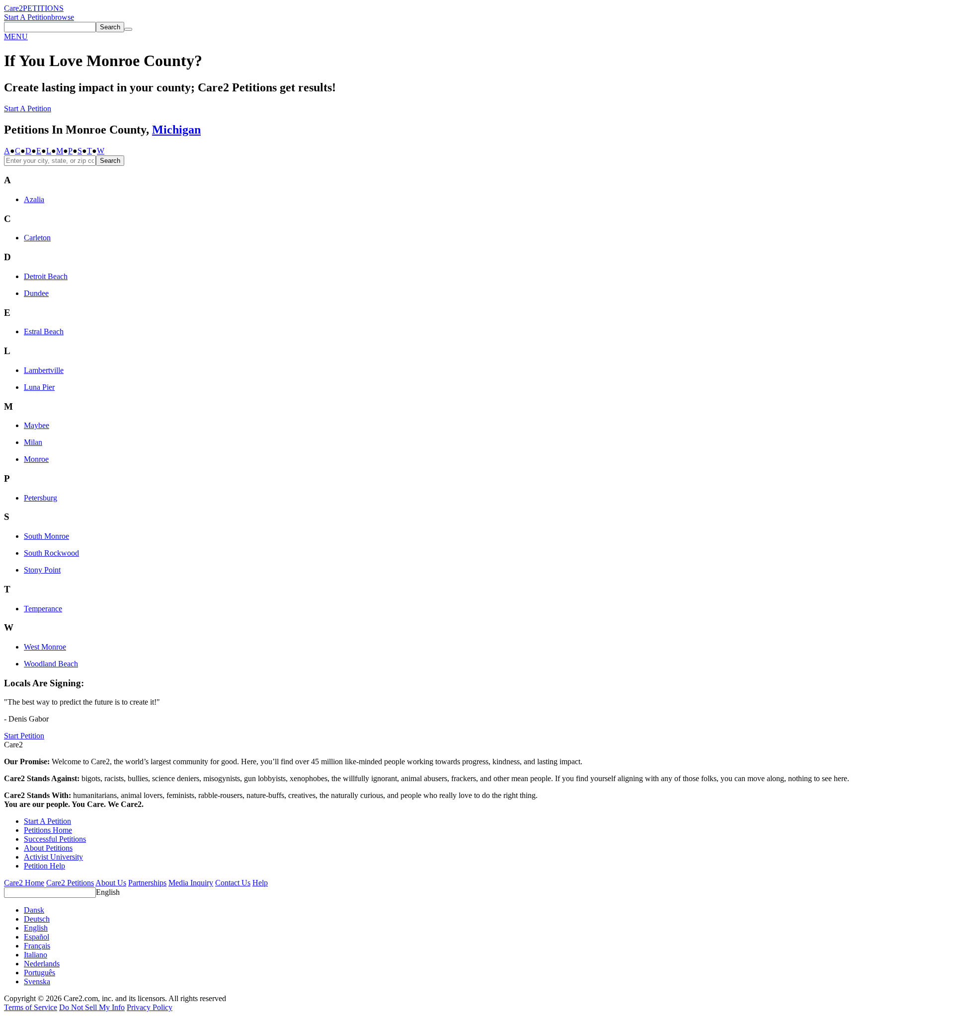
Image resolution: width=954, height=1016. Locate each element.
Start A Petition (27, 17)
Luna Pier (39, 387)
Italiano (35, 954)
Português (39, 972)
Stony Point (42, 570)
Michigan (176, 129)
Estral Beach (44, 331)
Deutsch (37, 919)
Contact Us (232, 882)
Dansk (34, 910)
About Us (110, 882)
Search (110, 160)
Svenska (37, 981)
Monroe (36, 459)
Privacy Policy (149, 1007)
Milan (33, 442)
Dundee (36, 293)
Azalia (34, 199)
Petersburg (40, 498)
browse (62, 17)
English (108, 892)
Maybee (36, 425)
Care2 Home (24, 882)
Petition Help (44, 866)
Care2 (13, 8)
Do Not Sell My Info (92, 1007)
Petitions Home (48, 830)
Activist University (53, 857)
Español (36, 937)
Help (260, 882)
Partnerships (147, 882)
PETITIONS (43, 8)
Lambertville (44, 370)
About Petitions (48, 848)
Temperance (43, 608)
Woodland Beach (51, 663)
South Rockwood (51, 553)
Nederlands (42, 963)
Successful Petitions (55, 839)
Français (37, 946)
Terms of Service (30, 1007)
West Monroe (45, 647)
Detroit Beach (46, 276)
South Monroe (46, 536)
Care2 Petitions (70, 882)
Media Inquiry (190, 882)
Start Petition (24, 735)
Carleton (37, 237)
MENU (16, 36)
